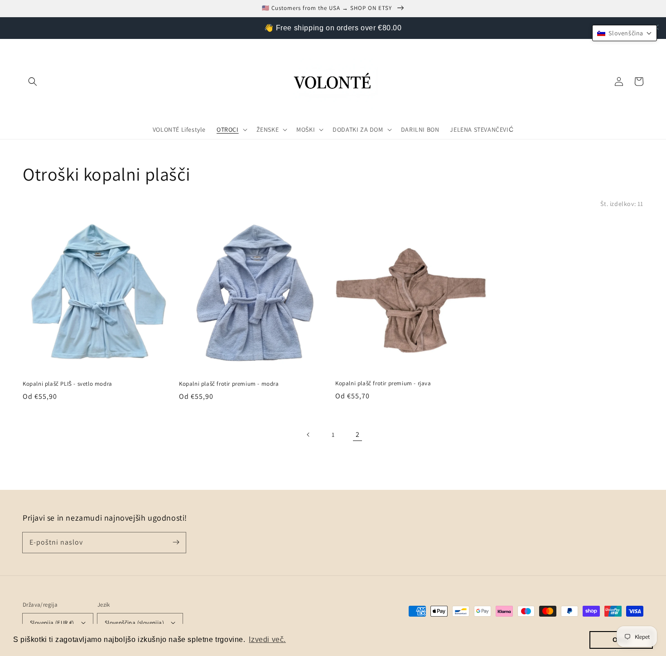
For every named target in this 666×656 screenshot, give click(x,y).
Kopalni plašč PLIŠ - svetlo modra (67, 384)
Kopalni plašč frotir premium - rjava (383, 383)
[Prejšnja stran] (309, 435)
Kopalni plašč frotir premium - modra (229, 384)
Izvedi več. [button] (267, 639)
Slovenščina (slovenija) (134, 623)
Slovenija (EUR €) (52, 623)
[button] (33, 81)
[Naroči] (176, 542)
